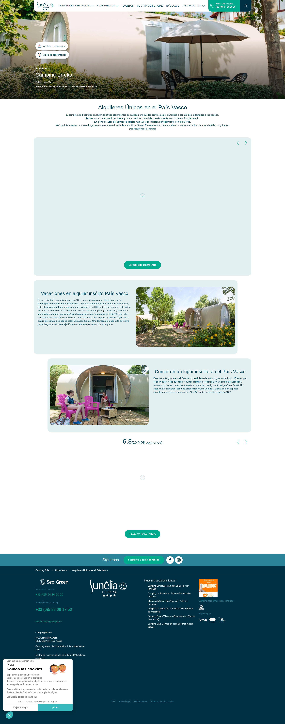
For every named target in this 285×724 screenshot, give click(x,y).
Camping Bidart (42, 570)
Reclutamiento (140, 701)
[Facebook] (170, 560)
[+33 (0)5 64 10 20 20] (212, 5)
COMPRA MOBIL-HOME (150, 5)
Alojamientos (61, 570)
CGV (113, 701)
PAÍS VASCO (172, 5)
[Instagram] (179, 560)
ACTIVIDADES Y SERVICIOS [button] (74, 5)
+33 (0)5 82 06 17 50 (53, 609)
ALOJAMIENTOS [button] (106, 5)
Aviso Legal (124, 701)
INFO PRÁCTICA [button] (192, 5)
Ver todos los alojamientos (142, 264)
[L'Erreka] (45, 6)
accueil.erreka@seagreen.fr (48, 622)
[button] (245, 6)
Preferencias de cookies (162, 701)
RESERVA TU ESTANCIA (142, 533)
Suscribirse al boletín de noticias (143, 560)
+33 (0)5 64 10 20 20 (225, 7)
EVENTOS (128, 5)
